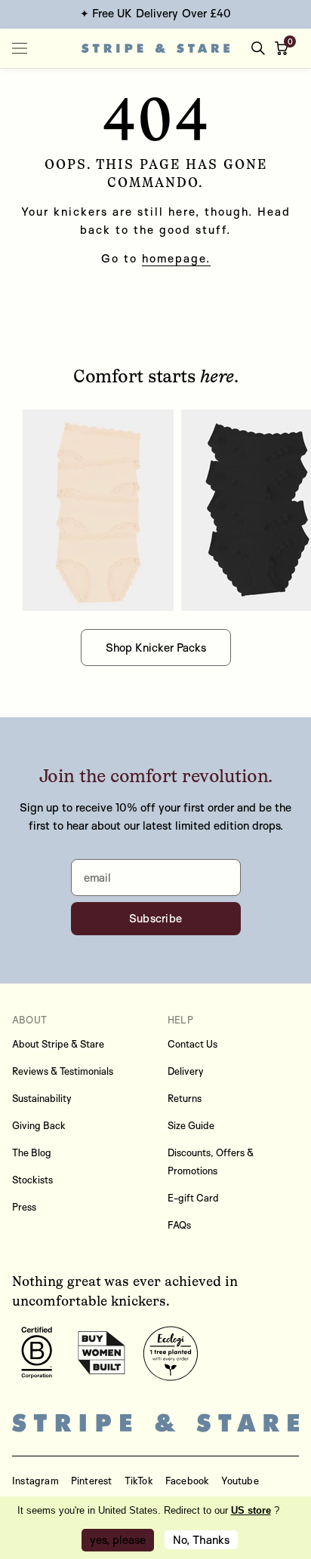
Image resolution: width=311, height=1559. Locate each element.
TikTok (139, 1481)
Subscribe (156, 918)
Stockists (32, 1180)
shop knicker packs (156, 647)
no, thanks (201, 1540)
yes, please (118, 1540)
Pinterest (91, 1481)
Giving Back (39, 1125)
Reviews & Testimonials (62, 1071)
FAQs (179, 1225)
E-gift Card (193, 1198)
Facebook (187, 1481)
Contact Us (192, 1044)
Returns (185, 1098)
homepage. (176, 258)
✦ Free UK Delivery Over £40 (156, 13)
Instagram (35, 1481)
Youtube (239, 1481)
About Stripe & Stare (58, 1044)
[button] (284, 48)
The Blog (31, 1152)
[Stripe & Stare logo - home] (155, 48)
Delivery (186, 1071)
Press (24, 1207)
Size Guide (191, 1125)
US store (251, 1510)
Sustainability (42, 1098)
